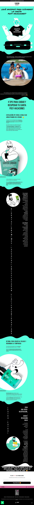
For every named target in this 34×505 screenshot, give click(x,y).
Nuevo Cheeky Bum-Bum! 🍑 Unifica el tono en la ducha (17, 0)
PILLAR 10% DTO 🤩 (17, 483)
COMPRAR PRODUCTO (3, 207)
